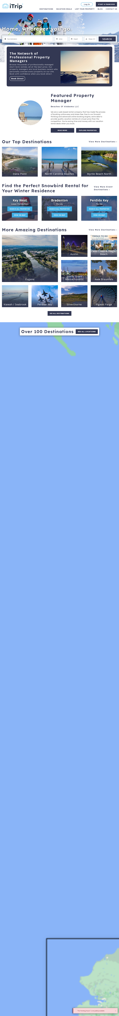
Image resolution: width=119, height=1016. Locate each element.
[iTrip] (13, 6)
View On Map (20, 215)
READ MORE (62, 130)
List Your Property (85, 9)
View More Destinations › (103, 142)
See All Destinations (59, 313)
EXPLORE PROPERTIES (88, 130)
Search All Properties (20, 209)
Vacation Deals (64, 9)
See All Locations (87, 332)
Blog (100, 9)
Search (107, 39)
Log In (87, 4)
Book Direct (17, 78)
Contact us (111, 9)
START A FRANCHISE (106, 4)
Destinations (46, 9)
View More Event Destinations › (103, 188)
